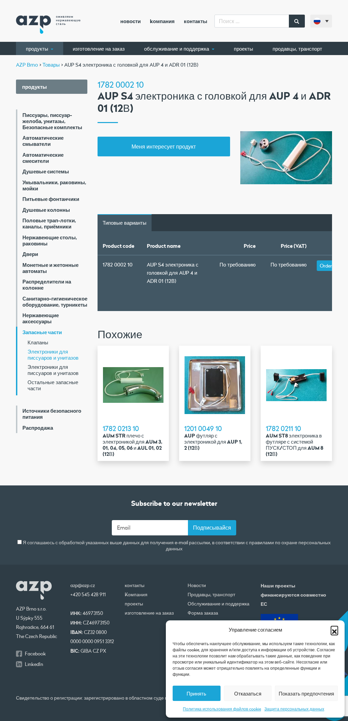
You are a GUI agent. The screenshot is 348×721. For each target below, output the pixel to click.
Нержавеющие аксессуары (40, 318)
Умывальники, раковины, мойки (54, 185)
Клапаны (38, 342)
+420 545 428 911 (88, 594)
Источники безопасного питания (51, 414)
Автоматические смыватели (43, 141)
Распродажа (37, 428)
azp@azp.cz (82, 585)
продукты (38, 48)
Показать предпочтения (306, 693)
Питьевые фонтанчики (50, 199)
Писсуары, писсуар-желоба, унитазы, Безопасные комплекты (52, 121)
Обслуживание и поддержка (177, 48)
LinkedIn (34, 664)
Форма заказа (203, 613)
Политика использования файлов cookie (222, 708)
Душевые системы (45, 171)
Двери (30, 254)
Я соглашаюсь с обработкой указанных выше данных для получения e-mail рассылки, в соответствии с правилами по (176, 546)
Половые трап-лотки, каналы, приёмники (49, 223)
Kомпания (162, 21)
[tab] (125, 222)
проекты (243, 48)
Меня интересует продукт (164, 146)
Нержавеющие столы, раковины (49, 240)
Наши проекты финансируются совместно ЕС (293, 594)
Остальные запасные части (53, 385)
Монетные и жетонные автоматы (50, 268)
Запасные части (42, 332)
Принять (196, 693)
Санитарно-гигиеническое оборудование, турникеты (54, 301)
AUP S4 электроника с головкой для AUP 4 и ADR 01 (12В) (172, 272)
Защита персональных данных (294, 708)
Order (326, 265)
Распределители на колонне (46, 284)
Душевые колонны (46, 210)
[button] (334, 629)
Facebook (35, 654)
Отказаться (247, 693)
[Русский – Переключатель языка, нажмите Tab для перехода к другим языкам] (321, 21)
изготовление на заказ (99, 48)
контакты (195, 21)
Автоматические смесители (43, 158)
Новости (130, 21)
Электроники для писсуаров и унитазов (53, 354)
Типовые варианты (124, 222)
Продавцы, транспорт (297, 48)
